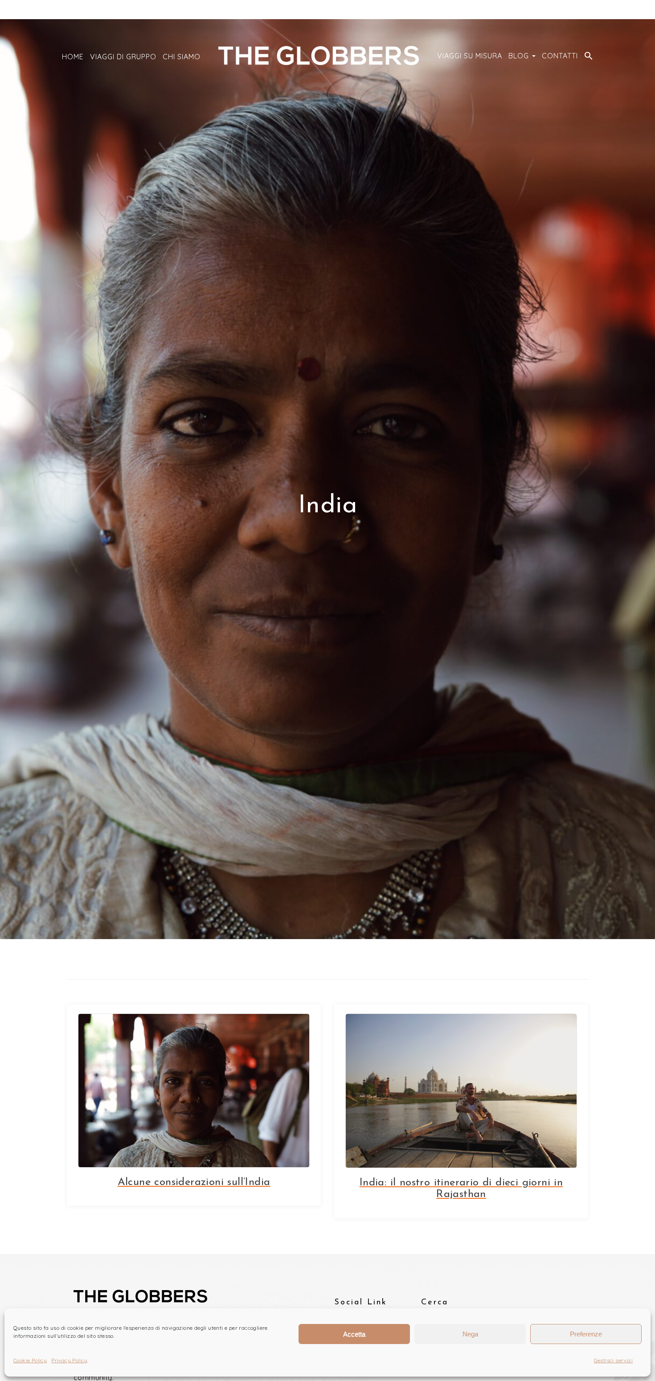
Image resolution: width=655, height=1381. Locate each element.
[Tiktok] (571, 10)
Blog (519, 55)
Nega (470, 1334)
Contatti (560, 55)
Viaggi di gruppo (123, 56)
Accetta (354, 1334)
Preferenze (586, 1334)
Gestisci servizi (613, 1360)
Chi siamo (182, 56)
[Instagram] (557, 10)
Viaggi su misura (469, 55)
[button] (588, 56)
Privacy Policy (69, 1360)
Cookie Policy (30, 1360)
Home (73, 56)
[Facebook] (584, 10)
